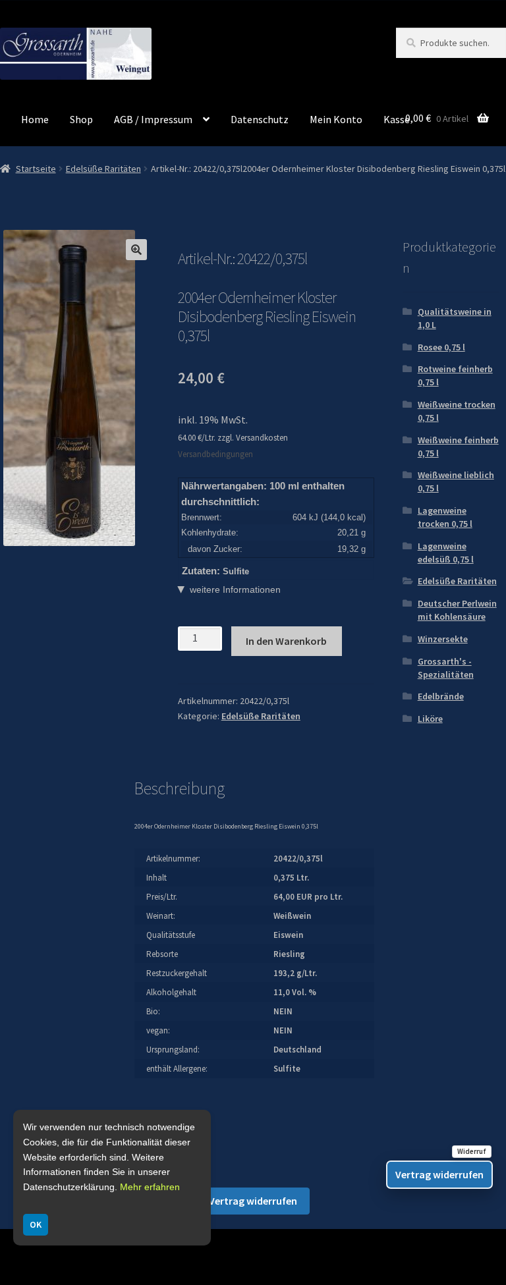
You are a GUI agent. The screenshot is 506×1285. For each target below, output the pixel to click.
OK (36, 1224)
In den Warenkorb (286, 640)
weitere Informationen (235, 589)
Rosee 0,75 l (441, 347)
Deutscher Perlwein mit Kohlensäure (457, 609)
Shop (81, 119)
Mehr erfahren (150, 1187)
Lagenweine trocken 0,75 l (445, 517)
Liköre (430, 719)
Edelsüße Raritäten (103, 169)
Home (35, 119)
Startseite (36, 169)
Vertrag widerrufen (253, 1200)
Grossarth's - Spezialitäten (446, 667)
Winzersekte (443, 639)
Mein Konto (336, 119)
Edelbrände (441, 696)
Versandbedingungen (215, 454)
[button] (136, 249)
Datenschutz (260, 119)
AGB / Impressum (153, 119)
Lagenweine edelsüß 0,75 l (446, 552)
